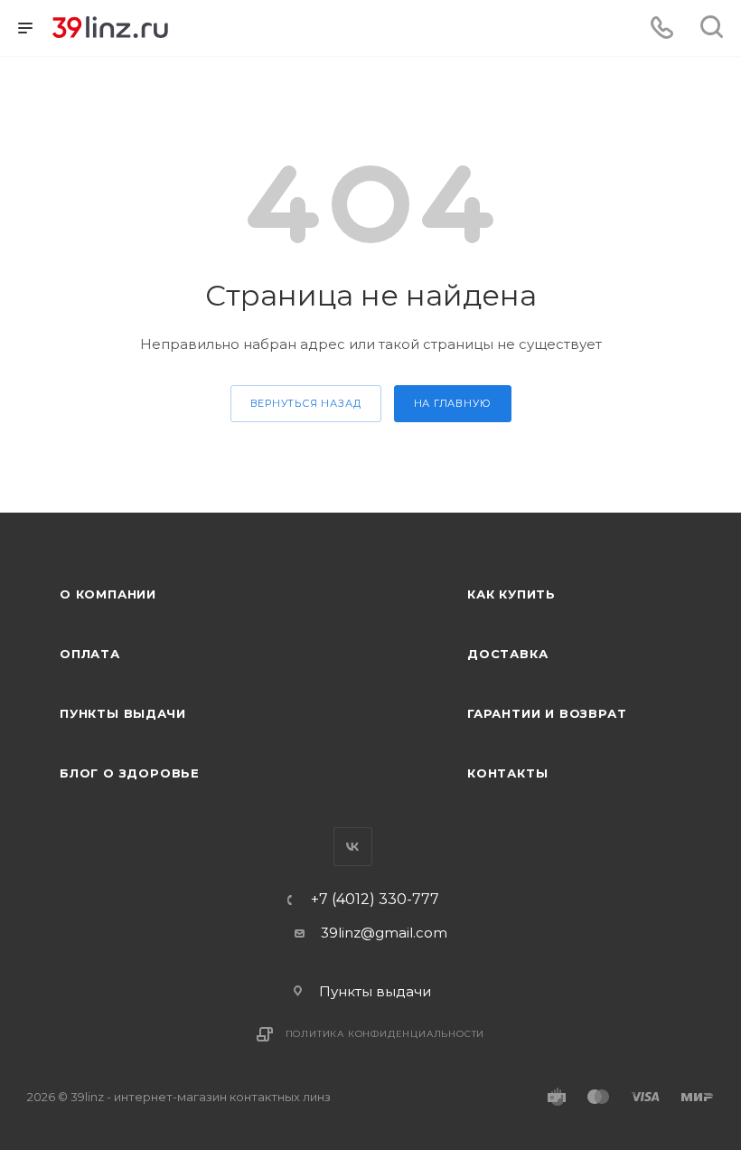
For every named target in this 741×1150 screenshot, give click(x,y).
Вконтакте (352, 846)
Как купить (511, 594)
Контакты (507, 773)
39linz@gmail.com (384, 932)
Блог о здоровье (130, 773)
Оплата (90, 653)
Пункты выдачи (122, 713)
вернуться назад (305, 403)
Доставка (507, 653)
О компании (108, 594)
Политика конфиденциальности (385, 1034)
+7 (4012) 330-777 (375, 899)
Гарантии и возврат (546, 713)
